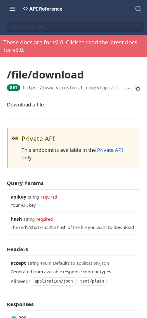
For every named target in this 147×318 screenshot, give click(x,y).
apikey (18, 196)
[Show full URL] (128, 88)
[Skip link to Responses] (2, 304)
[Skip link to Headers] (2, 249)
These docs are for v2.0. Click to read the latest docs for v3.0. (70, 46)
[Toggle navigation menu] (12, 8)
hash (16, 219)
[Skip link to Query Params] (2, 183)
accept (18, 263)
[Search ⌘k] (138, 8)
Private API (110, 149)
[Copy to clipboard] (137, 88)
